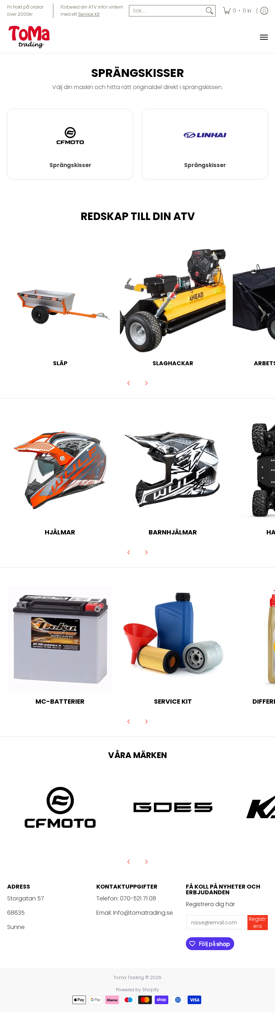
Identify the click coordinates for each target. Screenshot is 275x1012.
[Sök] (209, 10)
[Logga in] (264, 10)
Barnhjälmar (173, 532)
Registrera (257, 922)
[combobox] (166, 10)
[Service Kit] (173, 638)
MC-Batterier (60, 701)
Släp (60, 363)
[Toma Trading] (30, 37)
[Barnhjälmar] (173, 469)
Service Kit (89, 14)
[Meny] (263, 37)
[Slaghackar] (173, 300)
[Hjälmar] (60, 469)
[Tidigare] (129, 383)
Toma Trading (129, 977)
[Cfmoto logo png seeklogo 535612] (60, 807)
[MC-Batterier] (60, 638)
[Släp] (60, 300)
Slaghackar (173, 363)
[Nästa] (146, 383)
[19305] (173, 807)
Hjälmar (60, 532)
